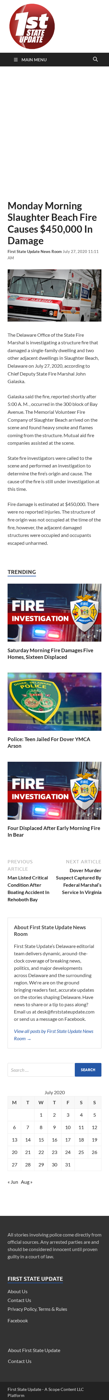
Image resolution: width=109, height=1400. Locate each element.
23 (54, 1152)
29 (41, 1164)
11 (81, 1127)
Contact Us (19, 1300)
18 (81, 1139)
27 (14, 1164)
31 (68, 1164)
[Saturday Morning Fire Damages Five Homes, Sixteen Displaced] (54, 643)
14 (28, 1139)
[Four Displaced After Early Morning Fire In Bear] (54, 821)
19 (94, 1139)
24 (68, 1152)
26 (94, 1152)
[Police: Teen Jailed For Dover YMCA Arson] (54, 732)
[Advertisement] (54, 133)
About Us (18, 1291)
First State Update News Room (35, 251)
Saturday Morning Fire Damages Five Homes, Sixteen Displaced (50, 653)
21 (28, 1152)
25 (81, 1152)
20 (14, 1152)
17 (68, 1139)
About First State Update (34, 1350)
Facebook (18, 1320)
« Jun (13, 1182)
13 (14, 1139)
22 (41, 1152)
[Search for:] (54, 1070)
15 (41, 1139)
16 (54, 1139)
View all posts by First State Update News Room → (53, 1034)
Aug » (26, 1182)
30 (54, 1164)
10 (68, 1127)
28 (28, 1164)
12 (94, 1127)
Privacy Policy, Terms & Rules (37, 1309)
